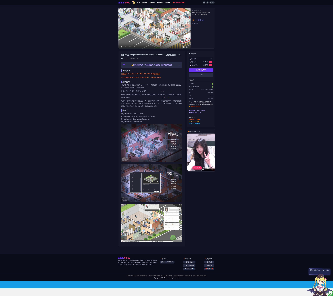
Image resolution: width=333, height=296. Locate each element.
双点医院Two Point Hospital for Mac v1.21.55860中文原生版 (141, 77)
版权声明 (209, 265)
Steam (201, 75)
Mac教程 (167, 2)
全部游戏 (126, 58)
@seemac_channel (195, 106)
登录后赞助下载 (201, 70)
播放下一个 (197, 168)
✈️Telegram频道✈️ (189, 268)
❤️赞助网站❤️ (209, 268)
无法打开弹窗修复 (189, 265)
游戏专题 (152, 2)
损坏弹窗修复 (189, 262)
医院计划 (200, 20)
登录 (213, 2)
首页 (138, 2)
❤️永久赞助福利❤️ (179, 2)
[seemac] (122, 58)
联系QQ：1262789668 (167, 262)
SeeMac (166, 278)
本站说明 (209, 262)
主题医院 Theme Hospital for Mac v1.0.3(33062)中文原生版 (140, 74)
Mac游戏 (145, 2)
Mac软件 (160, 2)
